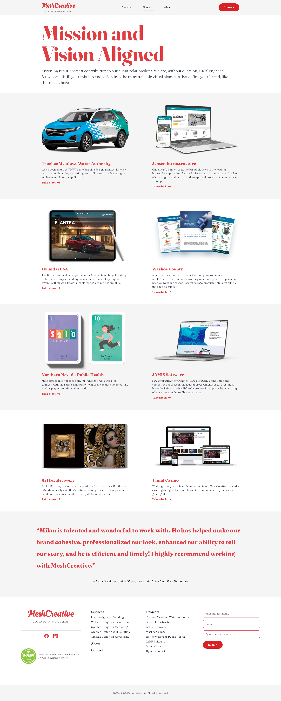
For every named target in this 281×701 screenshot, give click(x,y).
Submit (212, 644)
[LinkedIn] (55, 636)
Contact (229, 7)
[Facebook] (46, 636)
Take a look (49, 182)
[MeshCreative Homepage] (58, 7)
